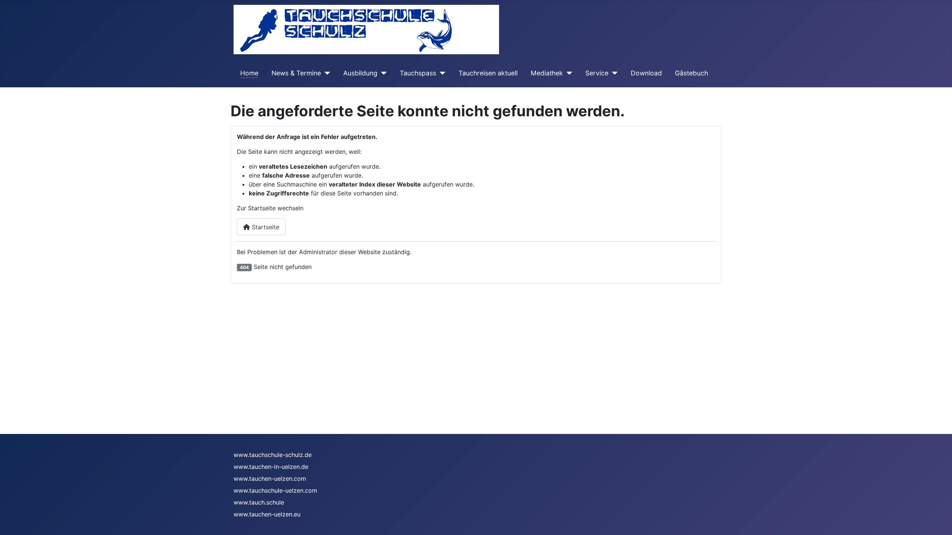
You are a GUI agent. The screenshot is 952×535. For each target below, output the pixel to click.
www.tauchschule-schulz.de (273, 454)
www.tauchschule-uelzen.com (275, 490)
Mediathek (547, 73)
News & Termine (296, 73)
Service (596, 73)
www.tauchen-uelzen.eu (267, 514)
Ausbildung (360, 73)
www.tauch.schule (259, 502)
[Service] (613, 73)
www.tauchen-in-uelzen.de (271, 466)
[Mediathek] (567, 73)
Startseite (264, 227)
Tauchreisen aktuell (488, 73)
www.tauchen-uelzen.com (270, 478)
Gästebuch (691, 73)
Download (646, 73)
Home (249, 73)
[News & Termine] (325, 73)
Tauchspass (418, 73)
